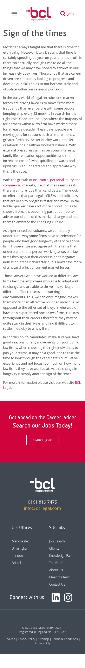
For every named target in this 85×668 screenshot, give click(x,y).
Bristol (16, 563)
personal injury (62, 180)
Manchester (20, 541)
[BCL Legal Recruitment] (42, 485)
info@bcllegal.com (42, 508)
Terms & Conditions (65, 639)
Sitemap (43, 639)
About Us (56, 570)
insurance (40, 180)
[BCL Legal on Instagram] (68, 597)
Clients (54, 548)
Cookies (10, 639)
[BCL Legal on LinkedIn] (56, 597)
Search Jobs (42, 440)
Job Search (57, 541)
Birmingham (21, 548)
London (17, 555)
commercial (12, 185)
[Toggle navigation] (14, 14)
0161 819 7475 (42, 502)
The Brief (55, 563)
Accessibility (42, 643)
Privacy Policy (26, 639)
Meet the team (60, 577)
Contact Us (57, 584)
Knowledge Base (61, 555)
